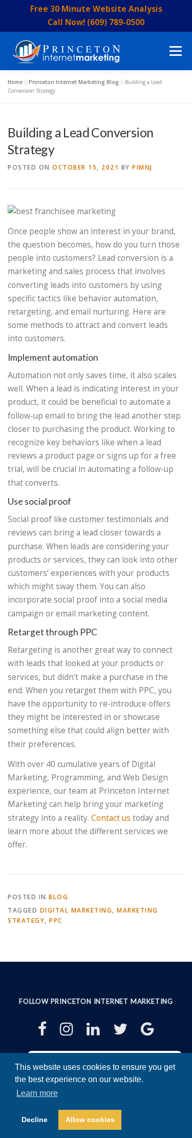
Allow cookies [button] (90, 1119)
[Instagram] (66, 1028)
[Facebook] (42, 1028)
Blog (58, 897)
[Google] (147, 1028)
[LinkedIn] (93, 1028)
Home (15, 82)
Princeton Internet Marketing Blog (74, 82)
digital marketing (76, 910)
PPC (55, 920)
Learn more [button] (37, 1093)
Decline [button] (35, 1119)
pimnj (142, 167)
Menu (175, 51)
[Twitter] (120, 1028)
